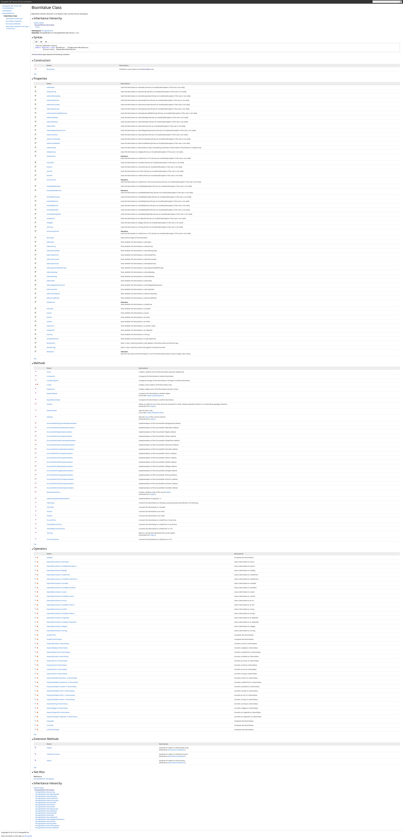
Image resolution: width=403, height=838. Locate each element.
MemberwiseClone (53, 492)
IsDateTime (51, 302)
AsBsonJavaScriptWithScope (57, 113)
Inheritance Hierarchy (48, 18)
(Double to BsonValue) (57, 656)
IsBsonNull (51, 281)
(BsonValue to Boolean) (58, 562)
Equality (49, 557)
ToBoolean (50, 503)
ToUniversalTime (53, 539)
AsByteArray (51, 152)
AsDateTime (51, 156)
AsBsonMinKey (52, 122)
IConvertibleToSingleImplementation (60, 471)
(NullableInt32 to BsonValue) (61, 695)
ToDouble (50, 507)
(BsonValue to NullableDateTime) (62, 579)
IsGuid (49, 313)
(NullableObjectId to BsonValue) (62, 717)
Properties (40, 78)
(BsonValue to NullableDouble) (61, 588)
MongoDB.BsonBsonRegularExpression (49, 819)
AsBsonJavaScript (53, 109)
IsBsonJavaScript (53, 263)
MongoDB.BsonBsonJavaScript (46, 809)
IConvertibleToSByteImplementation (60, 466)
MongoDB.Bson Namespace (44, 779)
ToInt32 (49, 511)
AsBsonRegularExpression (56, 130)
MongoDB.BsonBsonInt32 (45, 804)
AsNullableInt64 (52, 210)
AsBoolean (50, 87)
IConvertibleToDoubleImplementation (60, 449)
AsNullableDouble (53, 197)
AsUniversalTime (53, 231)
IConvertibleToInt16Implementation (60, 453)
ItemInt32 (51, 343)
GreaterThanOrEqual (54, 639)
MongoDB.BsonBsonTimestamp (47, 825)
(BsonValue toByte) (57, 570)
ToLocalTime (51, 520)
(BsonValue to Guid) (56, 592)
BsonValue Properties (14, 21)
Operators (40, 549)
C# (36, 42)
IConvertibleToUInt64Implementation (60, 488)
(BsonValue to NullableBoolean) (62, 566)
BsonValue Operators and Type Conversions (17, 27)
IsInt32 (49, 317)
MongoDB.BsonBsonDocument (47, 800)
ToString (50, 533)
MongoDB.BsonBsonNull (44, 815)
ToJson (49, 760)
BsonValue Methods (13, 24)
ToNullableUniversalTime (56, 529)
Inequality (50, 721)
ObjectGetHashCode (155, 412)
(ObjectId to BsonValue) (58, 712)
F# (46, 42)
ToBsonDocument (53, 754)
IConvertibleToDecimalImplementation (61, 445)
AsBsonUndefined (53, 143)
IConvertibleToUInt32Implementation (60, 483)
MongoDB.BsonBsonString (45, 821)
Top (35, 74)
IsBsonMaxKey (52, 272)
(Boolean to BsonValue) (58, 643)
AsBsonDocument (53, 104)
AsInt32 (49, 171)
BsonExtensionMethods (176, 750)
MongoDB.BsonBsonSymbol (45, 823)
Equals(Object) (52, 393)
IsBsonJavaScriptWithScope (56, 268)
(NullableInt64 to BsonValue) (61, 699)
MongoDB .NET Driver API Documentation (12, 7)
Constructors (42, 60)
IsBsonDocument (53, 259)
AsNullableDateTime (54, 190)
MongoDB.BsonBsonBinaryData (47, 794)
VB (41, 42)
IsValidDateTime (52, 339)
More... (38, 27)
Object (152, 406)
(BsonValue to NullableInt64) (61, 613)
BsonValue (50, 69)
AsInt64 (49, 175)
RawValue (50, 352)
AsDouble (50, 162)
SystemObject (39, 23)
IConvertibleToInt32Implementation (60, 458)
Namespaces (7, 11)
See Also (39, 772)
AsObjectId (51, 218)
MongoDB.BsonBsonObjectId (46, 817)
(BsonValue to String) (57, 631)
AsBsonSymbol (52, 135)
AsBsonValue (51, 147)
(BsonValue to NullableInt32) (61, 605)
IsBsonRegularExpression (56, 285)
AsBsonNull (51, 126)
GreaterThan (51, 635)
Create (49, 385)
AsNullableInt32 (52, 205)
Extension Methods (46, 739)
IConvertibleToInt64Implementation (60, 462)
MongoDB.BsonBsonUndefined (47, 828)
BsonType (50, 238)
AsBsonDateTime (53, 100)
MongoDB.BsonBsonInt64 (45, 807)
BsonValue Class (10, 16)
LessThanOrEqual (53, 729)
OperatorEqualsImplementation (58, 498)
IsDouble (50, 309)
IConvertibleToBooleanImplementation (61, 428)
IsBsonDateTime (53, 255)
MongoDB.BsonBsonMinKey (45, 813)
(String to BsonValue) (57, 704)
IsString (49, 334)
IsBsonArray (51, 246)
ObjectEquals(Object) (154, 395)
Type (147, 417)
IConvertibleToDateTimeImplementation (61, 440)
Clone (49, 372)
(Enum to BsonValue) (57, 661)
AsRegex (50, 223)
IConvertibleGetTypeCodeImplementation (62, 423)
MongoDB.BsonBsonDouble (45, 802)
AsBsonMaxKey (52, 117)
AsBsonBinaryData (53, 96)
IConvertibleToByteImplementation (59, 432)
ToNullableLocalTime (54, 524)
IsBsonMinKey (52, 276)
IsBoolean (50, 242)
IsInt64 (49, 321)
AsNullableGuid (52, 201)
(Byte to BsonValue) (57, 648)
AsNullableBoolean (53, 186)
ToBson (49, 748)
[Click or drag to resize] (30, 14)
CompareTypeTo (52, 380)
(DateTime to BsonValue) (58, 652)
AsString (50, 227)
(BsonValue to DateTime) (58, 575)
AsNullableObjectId (54, 214)
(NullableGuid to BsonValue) (61, 691)
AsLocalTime (51, 180)
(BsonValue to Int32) (57, 600)
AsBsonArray (51, 92)
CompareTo (51, 376)
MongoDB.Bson (8, 13)
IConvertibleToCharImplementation (59, 436)
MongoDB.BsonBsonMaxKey (46, 811)
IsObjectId (50, 330)
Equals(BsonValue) (53, 400)
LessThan (50, 725)
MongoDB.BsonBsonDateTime (46, 798)
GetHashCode (52, 410)
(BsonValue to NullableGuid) (60, 596)
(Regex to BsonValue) (57, 708)
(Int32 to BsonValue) (57, 669)
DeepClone (51, 389)
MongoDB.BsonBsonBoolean (46, 796)
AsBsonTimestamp (53, 139)
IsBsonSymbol (52, 289)
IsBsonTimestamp (53, 294)
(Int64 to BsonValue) (57, 674)
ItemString (51, 347)
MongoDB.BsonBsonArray (45, 792)
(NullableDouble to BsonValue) (61, 686)
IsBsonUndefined (53, 298)
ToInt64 (49, 516)
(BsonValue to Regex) (57, 626)
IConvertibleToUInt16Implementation (60, 479)
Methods (39, 363)
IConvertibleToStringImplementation (60, 475)
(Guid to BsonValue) (57, 665)
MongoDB (28, 836)
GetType (50, 417)
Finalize (49, 404)
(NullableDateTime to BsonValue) (62, 682)
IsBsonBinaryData (53, 251)
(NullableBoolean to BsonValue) (62, 678)
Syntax (38, 37)
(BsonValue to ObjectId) (58, 618)
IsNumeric (50, 326)
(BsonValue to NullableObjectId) (62, 622)
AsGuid (49, 167)
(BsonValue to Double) (57, 583)
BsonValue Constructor (14, 18)
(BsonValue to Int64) (57, 609)
